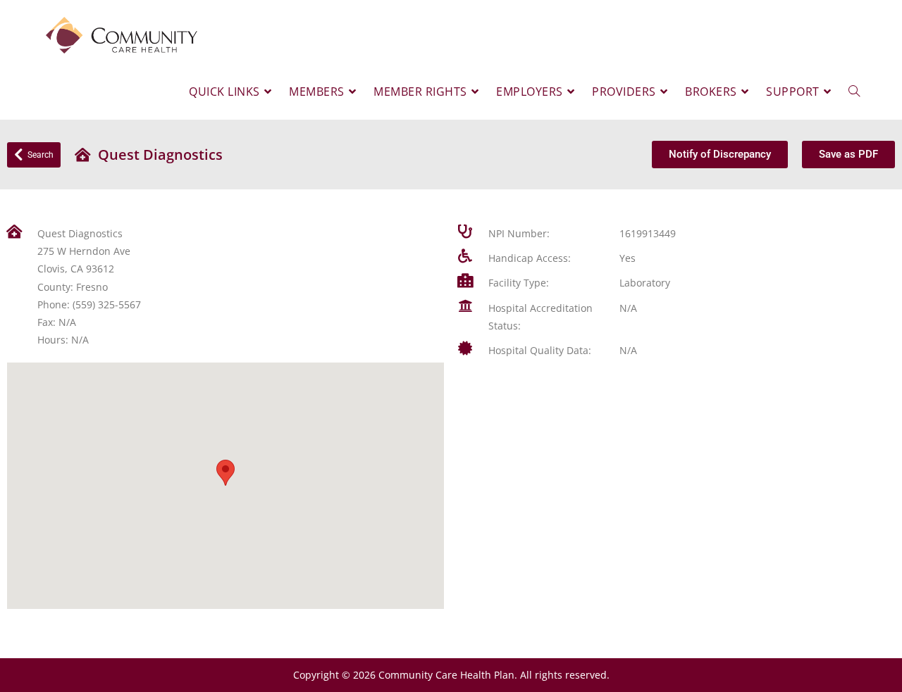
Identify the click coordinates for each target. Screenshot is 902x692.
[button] (225, 473)
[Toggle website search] (854, 91)
